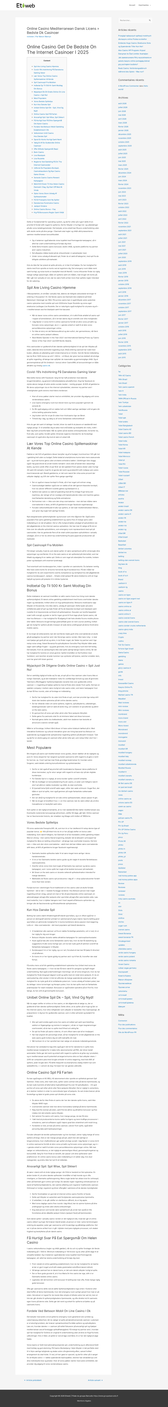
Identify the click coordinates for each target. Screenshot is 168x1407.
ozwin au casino (124, 806)
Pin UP (121, 822)
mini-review (123, 706)
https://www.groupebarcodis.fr (105, 1396)
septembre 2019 (124, 261)
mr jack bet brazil (125, 787)
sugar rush (122, 926)
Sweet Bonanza (124, 933)
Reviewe (121, 887)
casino (121, 591)
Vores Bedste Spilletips (43, 101)
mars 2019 (122, 273)
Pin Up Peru (123, 833)
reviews (121, 895)
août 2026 (122, 103)
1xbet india (122, 441)
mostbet (121, 745)
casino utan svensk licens (128, 622)
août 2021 (122, 234)
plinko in (121, 849)
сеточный (122, 995)
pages (120, 810)
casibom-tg (122, 587)
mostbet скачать (125, 776)
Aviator (121, 502)
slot (119, 906)
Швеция (121, 1006)
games (121, 664)
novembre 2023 (124, 188)
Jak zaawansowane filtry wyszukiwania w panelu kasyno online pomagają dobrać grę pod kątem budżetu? (134, 60)
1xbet (120, 414)
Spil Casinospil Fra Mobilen (45, 82)
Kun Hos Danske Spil (42, 104)
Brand (120, 579)
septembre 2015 (124, 350)
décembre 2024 (124, 173)
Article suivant (95, 1380)
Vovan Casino (123, 964)
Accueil (132, 5)
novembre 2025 (124, 138)
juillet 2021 (122, 238)
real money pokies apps (127, 879)
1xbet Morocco (124, 456)
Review (121, 883)
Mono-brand (123, 726)
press (120, 864)
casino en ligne (124, 595)
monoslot (122, 741)
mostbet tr (122, 772)
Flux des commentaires (127, 1028)
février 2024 (123, 184)
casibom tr (122, 583)
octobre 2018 (123, 284)
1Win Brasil (122, 379)
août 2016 (122, 330)
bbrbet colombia (124, 549)
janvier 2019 (123, 280)
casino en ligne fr (125, 602)
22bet (120, 479)
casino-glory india (125, 629)
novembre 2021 (124, 227)
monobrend (123, 733)
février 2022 (123, 223)
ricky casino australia (126, 899)
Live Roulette (39, 158)
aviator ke (122, 522)
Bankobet (122, 541)
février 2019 (123, 277)
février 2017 (123, 319)
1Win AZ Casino (124, 375)
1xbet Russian (123, 472)
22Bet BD (122, 483)
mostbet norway (124, 760)
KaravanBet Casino (126, 683)
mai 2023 (122, 196)
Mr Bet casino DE (125, 783)
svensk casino (124, 929)
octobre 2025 (123, 142)
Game (120, 660)
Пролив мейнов (124, 983)
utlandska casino (125, 949)
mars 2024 (122, 180)
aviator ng (122, 529)
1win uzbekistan (124, 406)
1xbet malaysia (124, 452)
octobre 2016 (123, 327)
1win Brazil (122, 383)
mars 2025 (122, 165)
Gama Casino (123, 652)
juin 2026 (122, 111)
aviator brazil (123, 506)
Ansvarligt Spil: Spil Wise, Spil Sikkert (49, 117)
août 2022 (122, 211)
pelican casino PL (125, 818)
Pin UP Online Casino (127, 829)
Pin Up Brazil (123, 826)
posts (120, 860)
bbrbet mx (122, 552)
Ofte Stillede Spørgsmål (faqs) (46, 149)
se (119, 903)
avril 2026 (122, 119)
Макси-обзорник (125, 980)
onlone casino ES (125, 802)
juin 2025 (122, 157)
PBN (120, 814)
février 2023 (123, 203)
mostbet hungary (125, 752)
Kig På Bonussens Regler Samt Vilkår (49, 212)
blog (120, 568)
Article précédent (32, 1380)
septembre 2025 (125, 146)
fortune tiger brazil (125, 649)
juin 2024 (122, 176)
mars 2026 (122, 123)
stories (121, 922)
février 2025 (123, 169)
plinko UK (122, 853)
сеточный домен (125, 999)
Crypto (121, 637)
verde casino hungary (127, 953)
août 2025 (122, 150)
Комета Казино (124, 976)
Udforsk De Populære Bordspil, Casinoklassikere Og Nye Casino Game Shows (47, 171)
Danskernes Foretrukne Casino (46, 203)
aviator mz (122, 525)
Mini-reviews (123, 710)
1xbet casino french (126, 437)
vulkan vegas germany (127, 968)
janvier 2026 (123, 130)
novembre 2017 (124, 303)
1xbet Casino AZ (124, 429)
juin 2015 (122, 357)
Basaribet (122, 545)
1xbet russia (123, 468)
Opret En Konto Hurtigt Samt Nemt (48, 139)
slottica (121, 918)
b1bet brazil (123, 537)
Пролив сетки (124, 987)
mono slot (122, 722)
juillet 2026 (122, 107)
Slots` (120, 914)
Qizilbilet (121, 868)
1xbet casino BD (124, 433)
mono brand (123, 718)
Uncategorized (124, 941)
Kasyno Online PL (125, 687)
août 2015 (122, 354)
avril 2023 (122, 200)
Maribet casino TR (125, 695)
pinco (120, 837)
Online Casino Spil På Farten (45, 114)
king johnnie (123, 691)
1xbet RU (121, 464)
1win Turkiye (123, 402)
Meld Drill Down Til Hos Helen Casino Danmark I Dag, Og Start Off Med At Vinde (49, 187)
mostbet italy (123, 756)
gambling (122, 656)
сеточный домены (126, 1003)
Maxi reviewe (123, 703)
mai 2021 (121, 246)
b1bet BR (121, 533)
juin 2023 (122, 192)
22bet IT (121, 487)
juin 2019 (122, 269)
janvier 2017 (123, 323)
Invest (120, 679)
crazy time (122, 633)
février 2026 (123, 127)
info (119, 675)
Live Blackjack (39, 155)
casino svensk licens (126, 618)
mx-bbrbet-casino (125, 791)
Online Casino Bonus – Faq (45, 209)
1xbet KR (121, 448)
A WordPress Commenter (128, 86)
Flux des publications (126, 1024)
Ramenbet (122, 872)
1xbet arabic (123, 422)
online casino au (124, 799)
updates (121, 945)
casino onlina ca (124, 606)
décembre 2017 (124, 300)
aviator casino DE (125, 510)
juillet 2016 (122, 334)
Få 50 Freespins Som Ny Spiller (46, 200)
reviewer (30, 36)
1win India (122, 395)
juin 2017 (122, 315)
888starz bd (123, 491)
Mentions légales (84, 1401)
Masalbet (122, 699)
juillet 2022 (122, 215)
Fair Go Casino (124, 645)
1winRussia (122, 410)
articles (121, 495)
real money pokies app (127, 876)
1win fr (121, 391)
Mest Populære (40, 98)
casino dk (46, 365)
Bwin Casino (39, 152)
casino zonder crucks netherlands (132, 626)
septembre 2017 (124, 311)
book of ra (122, 572)
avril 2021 (122, 250)
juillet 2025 (122, 153)
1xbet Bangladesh (125, 425)
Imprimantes (144, 5)
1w (119, 372)
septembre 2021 (124, 230)
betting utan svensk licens (128, 560)
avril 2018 (122, 292)
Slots (120, 910)
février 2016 (123, 342)
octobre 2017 (123, 307)
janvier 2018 (123, 296)
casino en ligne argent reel (129, 599)
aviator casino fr (124, 514)
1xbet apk (122, 418)
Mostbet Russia (124, 768)
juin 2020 (122, 257)
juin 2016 (122, 338)
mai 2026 (122, 115)
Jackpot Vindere (40, 206)
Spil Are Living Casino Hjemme (46, 66)
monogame (122, 737)
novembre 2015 (124, 346)
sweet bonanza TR (125, 937)
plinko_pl (122, 856)
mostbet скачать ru (126, 779)
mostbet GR (123, 749)
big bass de (123, 564)
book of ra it (123, 575)
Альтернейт (123, 972)
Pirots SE (122, 841)
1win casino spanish (126, 387)
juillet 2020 (122, 253)
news (120, 795)
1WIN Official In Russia (127, 398)
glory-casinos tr (124, 668)
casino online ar (124, 610)
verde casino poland (126, 956)
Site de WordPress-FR (127, 1032)
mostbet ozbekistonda (127, 764)
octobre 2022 (123, 207)
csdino (121, 641)
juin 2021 (122, 242)
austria (121, 499)
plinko (120, 845)
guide (120, 672)
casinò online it (124, 614)
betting (121, 556)
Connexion (122, 1021)
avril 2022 (122, 219)
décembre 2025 (124, 134)
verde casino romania (127, 960)
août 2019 (122, 265)
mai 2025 (122, 161)
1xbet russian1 (124, 475)
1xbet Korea (123, 445)
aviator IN (122, 518)
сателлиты (122, 991)
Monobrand (123, 729)
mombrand (122, 714)
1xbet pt (121, 460)
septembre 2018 (124, 288)
